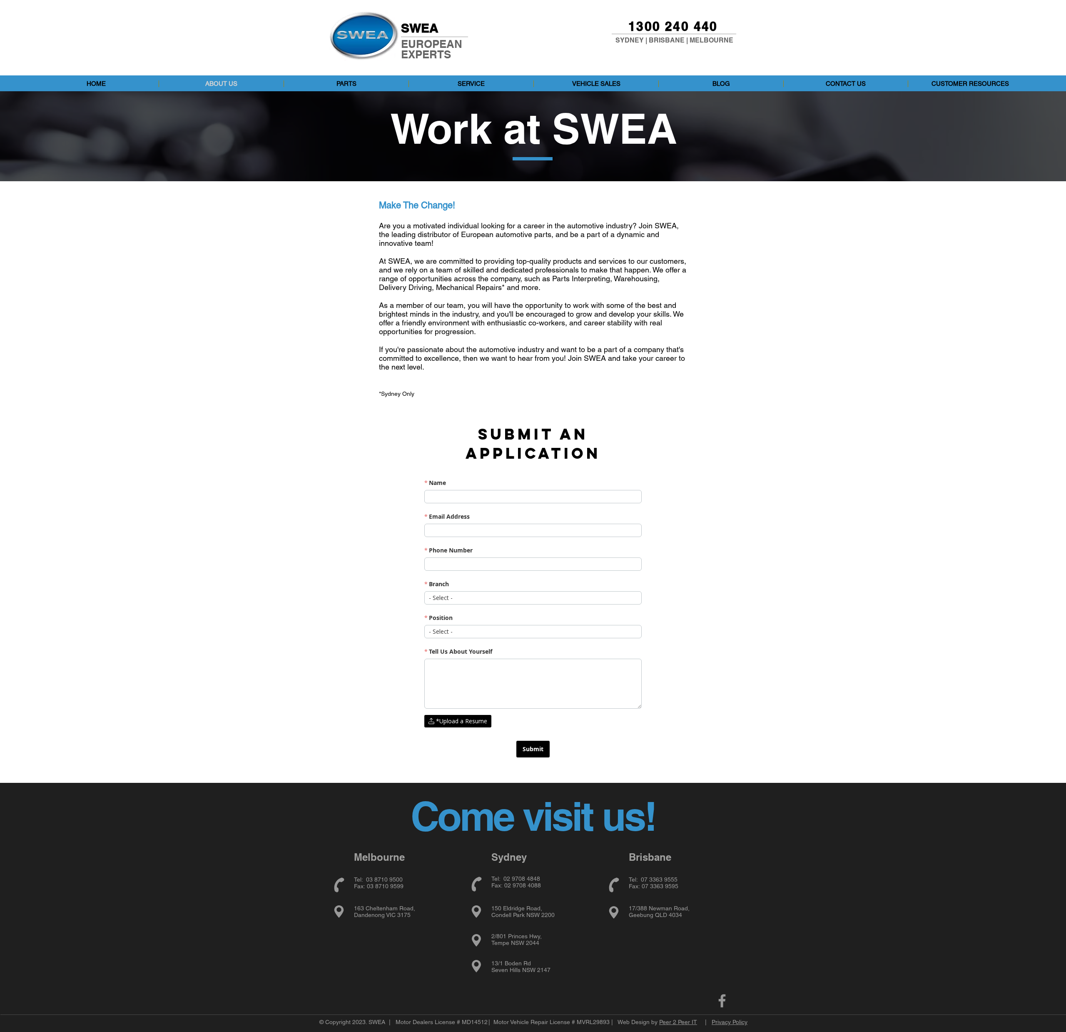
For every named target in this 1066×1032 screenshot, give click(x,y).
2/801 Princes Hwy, (516, 936)
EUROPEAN (431, 43)
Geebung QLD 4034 (655, 915)
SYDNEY (629, 40)
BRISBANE (667, 40)
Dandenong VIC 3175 (382, 915)
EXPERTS (426, 54)
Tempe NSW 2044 (515, 943)
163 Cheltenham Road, (384, 908)
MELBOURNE (711, 40)
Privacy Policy (729, 1022)
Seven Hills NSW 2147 (520, 970)
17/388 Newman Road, (659, 908)
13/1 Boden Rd (511, 963)
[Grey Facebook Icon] (722, 1001)
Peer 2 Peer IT (678, 1022)
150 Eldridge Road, (516, 908)
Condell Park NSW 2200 (523, 915)
